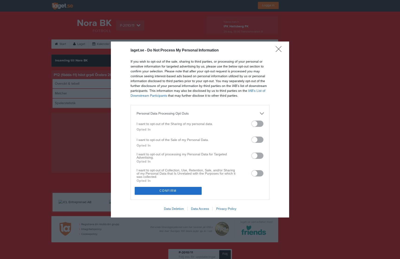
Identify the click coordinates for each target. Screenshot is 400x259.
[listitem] (200, 113)
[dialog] (200, 129)
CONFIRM (168, 190)
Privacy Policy (226, 209)
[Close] (280, 50)
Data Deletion (174, 209)
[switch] (257, 124)
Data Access (200, 209)
